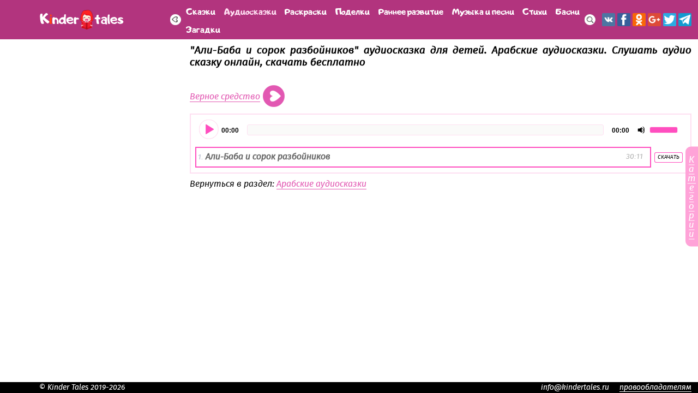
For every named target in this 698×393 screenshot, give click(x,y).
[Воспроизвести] (209, 129)
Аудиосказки (250, 10)
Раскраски (306, 10)
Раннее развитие (410, 10)
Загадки (203, 28)
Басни (568, 10)
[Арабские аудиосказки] (175, 19)
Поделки (352, 10)
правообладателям (655, 387)
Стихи (534, 10)
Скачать (668, 157)
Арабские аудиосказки (321, 184)
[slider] (665, 129)
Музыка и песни (483, 10)
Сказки (200, 10)
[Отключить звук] (641, 130)
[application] (440, 130)
